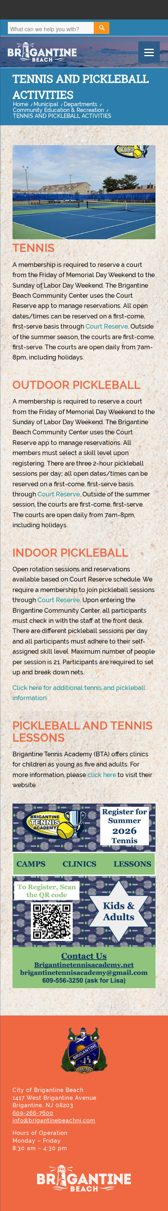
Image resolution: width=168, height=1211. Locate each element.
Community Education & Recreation (58, 110)
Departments (80, 104)
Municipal (46, 104)
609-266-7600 (33, 1113)
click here (102, 775)
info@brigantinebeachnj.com (54, 1120)
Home (20, 104)
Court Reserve (107, 326)
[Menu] (149, 52)
